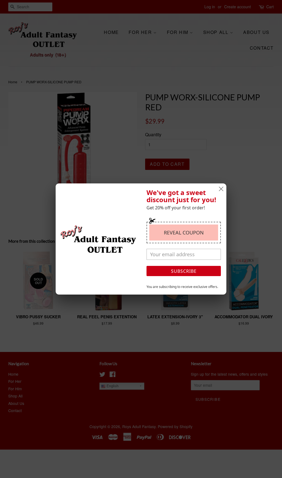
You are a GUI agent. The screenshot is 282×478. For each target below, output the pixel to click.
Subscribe (184, 271)
